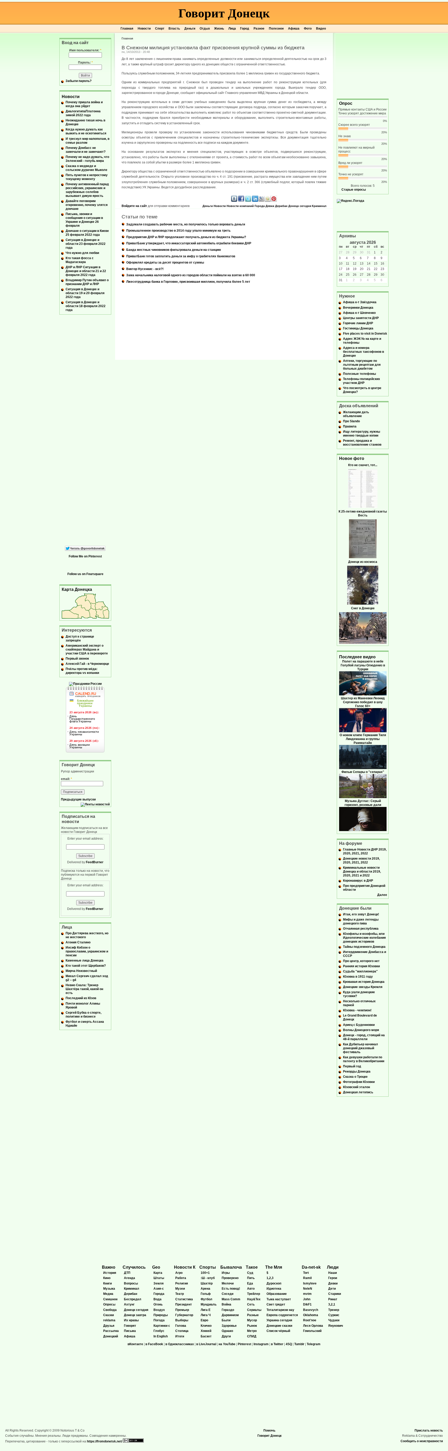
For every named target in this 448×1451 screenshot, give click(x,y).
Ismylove (310, 1283)
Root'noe (309, 1320)
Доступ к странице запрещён (80, 638)
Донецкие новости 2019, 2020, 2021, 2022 (361, 860)
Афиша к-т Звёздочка (359, 302)
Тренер (333, 1310)
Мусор (252, 1320)
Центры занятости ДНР (361, 318)
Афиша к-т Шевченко (359, 313)
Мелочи (228, 1283)
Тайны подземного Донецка (364, 947)
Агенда (129, 1278)
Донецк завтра (135, 1315)
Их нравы (131, 1320)
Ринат (332, 1299)
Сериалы (254, 1310)
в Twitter (277, 1344)
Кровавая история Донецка (363, 982)
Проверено (230, 1278)
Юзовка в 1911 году (358, 976)
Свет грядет (276, 1304)
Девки (269, 206)
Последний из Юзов (81, 998)
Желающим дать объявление (356, 414)
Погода (159, 1320)
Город (244, 28)
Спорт (159, 28)
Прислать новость (429, 1430)
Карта (157, 1273)
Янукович (335, 1326)
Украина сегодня (279, 1320)
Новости (144, 28)
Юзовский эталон (356, 1087)
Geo (156, 1267)
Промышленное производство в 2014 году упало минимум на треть (178, 230)
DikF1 (307, 1304)
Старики (334, 1294)
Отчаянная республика (361, 928)
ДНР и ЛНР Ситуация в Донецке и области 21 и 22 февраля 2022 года (86, 271)
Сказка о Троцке (355, 1077)
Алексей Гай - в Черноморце (87, 664)
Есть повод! (231, 1288)
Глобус (158, 1331)
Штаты (158, 1278)
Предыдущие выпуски (78, 799)
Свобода (110, 1310)
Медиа (108, 1294)
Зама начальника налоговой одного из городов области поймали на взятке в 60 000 (190, 275)
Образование (277, 1294)
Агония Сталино (78, 942)
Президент (183, 1304)
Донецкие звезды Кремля (362, 987)
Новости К (184, 1267)
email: (66, 779)
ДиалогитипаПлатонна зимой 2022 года (83, 113)
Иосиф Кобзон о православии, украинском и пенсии (87, 951)
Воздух (159, 1310)
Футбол (206, 1299)
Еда (250, 1283)
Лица (232, 28)
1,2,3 (270, 1278)
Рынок (252, 1326)
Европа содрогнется (282, 1315)
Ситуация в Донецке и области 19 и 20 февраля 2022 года (85, 293)
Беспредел (132, 1299)
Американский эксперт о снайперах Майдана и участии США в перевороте (87, 649)
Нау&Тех (254, 1299)
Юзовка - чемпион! (357, 1010)
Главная (127, 28)
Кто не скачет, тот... (362, 465)
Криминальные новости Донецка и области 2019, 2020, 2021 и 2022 (362, 871)
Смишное (110, 1299)
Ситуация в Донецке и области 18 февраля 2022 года (86, 306)
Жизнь (219, 28)
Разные (253, 1315)
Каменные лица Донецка (84, 960)
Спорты (207, 1267)
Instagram (261, 1344)
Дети (332, 1288)
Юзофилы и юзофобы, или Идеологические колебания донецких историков (364, 937)
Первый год (352, 1066)
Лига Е (206, 1310)
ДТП (127, 1273)
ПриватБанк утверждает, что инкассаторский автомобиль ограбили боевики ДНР (188, 243)
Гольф (206, 1294)
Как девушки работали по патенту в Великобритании (363, 1059)
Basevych (310, 1310)
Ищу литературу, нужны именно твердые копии (361, 433)
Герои (332, 1278)
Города (260, 206)
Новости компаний (240, 206)
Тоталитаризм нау (280, 1310)
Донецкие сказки (279, 1326)
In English (160, 1336)
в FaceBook (154, 1344)
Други (226, 1336)
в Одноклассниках (179, 1344)
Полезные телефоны (359, 374)
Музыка (109, 1288)
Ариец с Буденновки (359, 1025)
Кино (106, 1278)
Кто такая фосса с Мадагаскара (80, 260)
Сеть (251, 1304)
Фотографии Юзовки (359, 1082)
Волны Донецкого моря (361, 1030)
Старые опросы (353, 189)
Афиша (293, 28)
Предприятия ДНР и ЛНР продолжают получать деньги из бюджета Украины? (186, 237)
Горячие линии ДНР (358, 323)
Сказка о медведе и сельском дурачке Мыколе (86, 168)
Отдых (205, 28)
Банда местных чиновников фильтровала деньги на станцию (173, 250)
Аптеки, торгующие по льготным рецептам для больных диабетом (362, 364)
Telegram (313, 1344)
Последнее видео (357, 657)
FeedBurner (94, 862)
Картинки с (161, 1326)
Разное (259, 28)
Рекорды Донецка (356, 1071)
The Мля (273, 1267)
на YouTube (227, 1344)
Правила (349, 426)
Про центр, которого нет (361, 961)
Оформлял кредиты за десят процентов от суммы (165, 262)
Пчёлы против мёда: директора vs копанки (82, 671)
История (109, 1273)
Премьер (182, 1310)
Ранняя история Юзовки (361, 966)
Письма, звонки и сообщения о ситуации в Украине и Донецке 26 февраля (84, 219)
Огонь (158, 1304)
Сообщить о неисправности (422, 1441)
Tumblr (299, 1344)
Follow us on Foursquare (85, 574)
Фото (308, 28)
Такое (252, 1267)
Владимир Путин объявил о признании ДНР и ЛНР (87, 282)
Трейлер (253, 1294)
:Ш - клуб (208, 1278)
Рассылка (111, 1331)
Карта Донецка (77, 589)
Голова (180, 1326)
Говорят (130, 1326)
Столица (181, 1331)
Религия (181, 1283)
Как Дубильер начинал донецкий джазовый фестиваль (360, 1048)
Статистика (184, 1299)
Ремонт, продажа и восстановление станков (362, 442)
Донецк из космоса (362, 562)
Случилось (134, 1267)
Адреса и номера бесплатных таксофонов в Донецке (363, 351)
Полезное (276, 28)
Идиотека (274, 1288)
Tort (306, 1273)
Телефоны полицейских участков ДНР (361, 381)
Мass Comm (231, 1299)
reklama (109, 1320)
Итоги (179, 1336)
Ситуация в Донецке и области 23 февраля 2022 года (86, 244)
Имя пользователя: (85, 50)
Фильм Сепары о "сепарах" (362, 772)
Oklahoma (310, 1315)
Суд (250, 1273)
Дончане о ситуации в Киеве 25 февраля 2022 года (87, 233)
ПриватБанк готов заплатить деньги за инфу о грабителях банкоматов (180, 256)
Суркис (333, 1315)
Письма (130, 1331)
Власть (174, 28)
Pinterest (244, 1344)
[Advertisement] (363, 65)
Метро (252, 1331)
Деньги (189, 28)
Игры (226, 1273)
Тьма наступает (279, 1299)
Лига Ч (206, 1315)
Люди (333, 1267)
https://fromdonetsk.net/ (104, 1441)
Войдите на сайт (134, 206)
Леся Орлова (313, 1326)
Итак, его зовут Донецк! (361, 914)
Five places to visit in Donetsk (365, 333)
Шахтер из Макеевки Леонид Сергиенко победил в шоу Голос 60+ (363, 702)
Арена (205, 1288)
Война (226, 1304)
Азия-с (158, 1288)
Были (226, 1320)
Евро (204, 1320)
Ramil (307, 1278)
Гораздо (228, 1310)
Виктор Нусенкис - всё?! (145, 269)
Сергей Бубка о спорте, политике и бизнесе (83, 1014)
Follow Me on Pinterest (85, 556)
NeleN (307, 1288)
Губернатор (184, 1315)
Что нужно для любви (82, 253)
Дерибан (281, 206)
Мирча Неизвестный (81, 971)
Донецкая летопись (358, 1092)
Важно (108, 1267)
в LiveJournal (206, 1344)
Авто (251, 1288)
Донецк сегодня (299, 206)
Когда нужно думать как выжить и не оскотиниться (86, 131)
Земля (158, 1283)
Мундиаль (208, 1304)
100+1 (205, 1273)
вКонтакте (135, 1344)
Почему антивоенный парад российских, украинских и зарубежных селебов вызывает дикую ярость (87, 190)
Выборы (181, 1320)
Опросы (109, 1304)
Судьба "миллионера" (360, 971)
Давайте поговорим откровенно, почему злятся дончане (87, 205)
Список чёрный (278, 1331)
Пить (251, 1278)
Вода (157, 1299)
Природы (160, 1315)
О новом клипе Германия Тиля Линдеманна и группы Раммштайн (363, 739)
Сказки (108, 1315)
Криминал (319, 206)
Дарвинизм (230, 1315)
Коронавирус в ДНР (358, 880)
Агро (179, 1273)
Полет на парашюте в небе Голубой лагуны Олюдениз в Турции (363, 665)
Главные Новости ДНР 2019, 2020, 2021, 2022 (365, 851)
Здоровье (229, 1326)
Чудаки (333, 1320)
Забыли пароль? (79, 81)
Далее (382, 895)
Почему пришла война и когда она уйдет (84, 104)
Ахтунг (129, 1304)
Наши (332, 1273)
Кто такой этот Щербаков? (86, 966)
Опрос (345, 103)
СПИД (251, 1336)
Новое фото (351, 458)
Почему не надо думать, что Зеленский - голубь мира (87, 159)
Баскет (206, 1336)
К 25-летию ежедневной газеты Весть (363, 513)
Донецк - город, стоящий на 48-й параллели (364, 1037)
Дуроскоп (274, 1283)
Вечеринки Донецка (358, 307)
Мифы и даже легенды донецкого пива (361, 921)
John (306, 1299)
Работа (180, 1278)
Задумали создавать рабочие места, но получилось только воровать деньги (185, 224)
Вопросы (131, 1283)
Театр (179, 1294)
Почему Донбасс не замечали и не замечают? (86, 150)
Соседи (227, 1294)
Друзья (108, 1326)
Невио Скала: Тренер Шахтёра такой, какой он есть (84, 989)
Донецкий (110, 1336)
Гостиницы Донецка (358, 328)
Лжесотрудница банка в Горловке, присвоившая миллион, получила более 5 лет (188, 282)
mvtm (307, 1294)
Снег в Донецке (363, 608)
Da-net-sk (311, 1267)
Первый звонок (77, 658)
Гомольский (312, 1331)
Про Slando (351, 421)
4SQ (289, 1344)
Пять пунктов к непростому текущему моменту (87, 177)
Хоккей (206, 1331)
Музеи (180, 1288)
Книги (107, 1283)
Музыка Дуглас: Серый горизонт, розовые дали (363, 803)
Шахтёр (207, 1283)
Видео (321, 28)
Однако (227, 1331)
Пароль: (85, 62)
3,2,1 (331, 1304)
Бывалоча (231, 1267)
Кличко (206, 1326)
